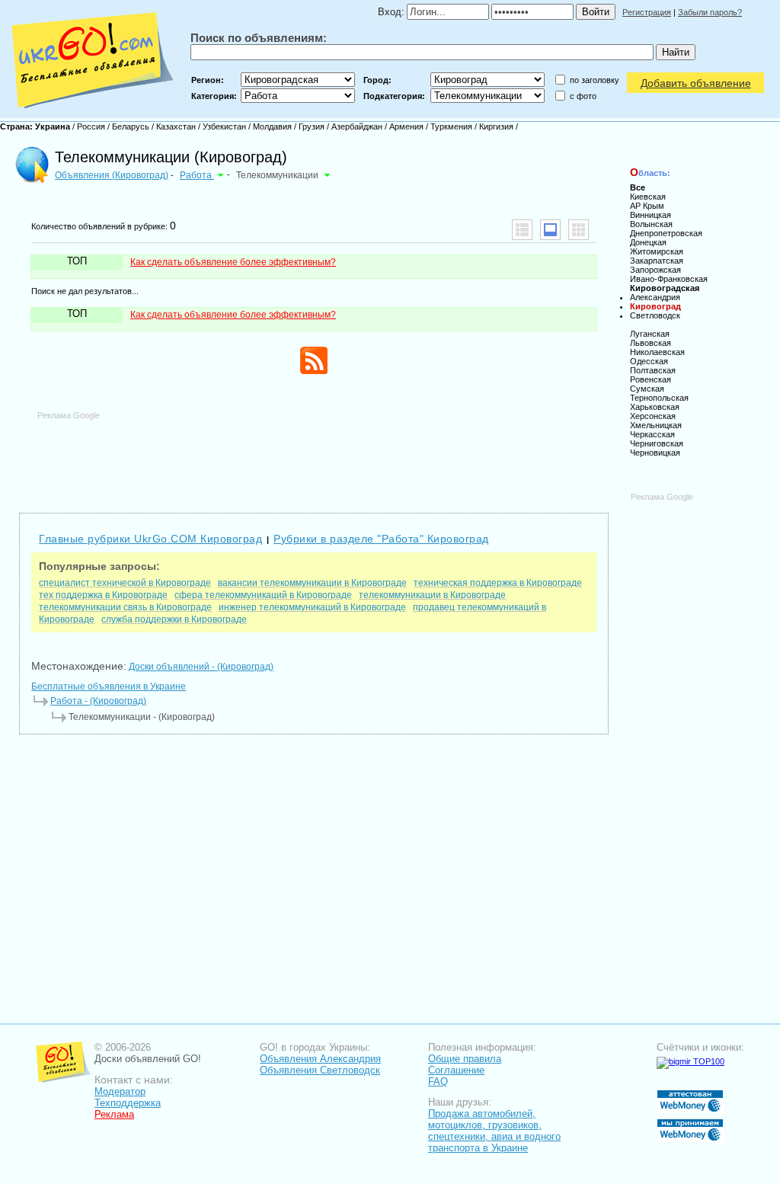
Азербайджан (357, 126)
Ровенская (650, 379)
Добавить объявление (696, 83)
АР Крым (647, 205)
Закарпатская (656, 260)
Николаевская (657, 352)
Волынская (651, 224)
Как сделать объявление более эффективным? (233, 262)
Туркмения (451, 126)
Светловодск (655, 315)
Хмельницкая (656, 425)
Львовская (650, 342)
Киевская (648, 196)
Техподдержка (127, 1103)
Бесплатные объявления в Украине (108, 686)
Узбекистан (224, 126)
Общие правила (464, 1058)
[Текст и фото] (550, 229)
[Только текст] (522, 229)
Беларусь (131, 126)
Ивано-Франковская (669, 278)
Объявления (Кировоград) (111, 175)
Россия (91, 126)
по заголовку (594, 80)
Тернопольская (659, 397)
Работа (197, 175)
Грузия (311, 126)
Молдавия (272, 126)
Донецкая (648, 242)
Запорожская (655, 269)
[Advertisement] (314, 455)
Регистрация (646, 12)
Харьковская (654, 406)
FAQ (438, 1081)
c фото (583, 96)
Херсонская (653, 416)
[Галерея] (578, 229)
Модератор (119, 1091)
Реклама (114, 1114)
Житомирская (656, 251)
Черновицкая (655, 452)
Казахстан (176, 126)
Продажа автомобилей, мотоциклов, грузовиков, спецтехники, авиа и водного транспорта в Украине (494, 1131)
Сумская (647, 388)
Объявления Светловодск (320, 1070)
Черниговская (656, 443)
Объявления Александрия (320, 1058)
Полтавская (653, 370)
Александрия (655, 297)
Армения (406, 126)
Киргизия (496, 126)
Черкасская (652, 434)
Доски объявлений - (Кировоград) (201, 666)
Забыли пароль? (710, 12)
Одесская (649, 361)
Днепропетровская (666, 233)
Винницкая (650, 214)
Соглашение (456, 1070)
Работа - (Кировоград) (98, 701)
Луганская (650, 333)
